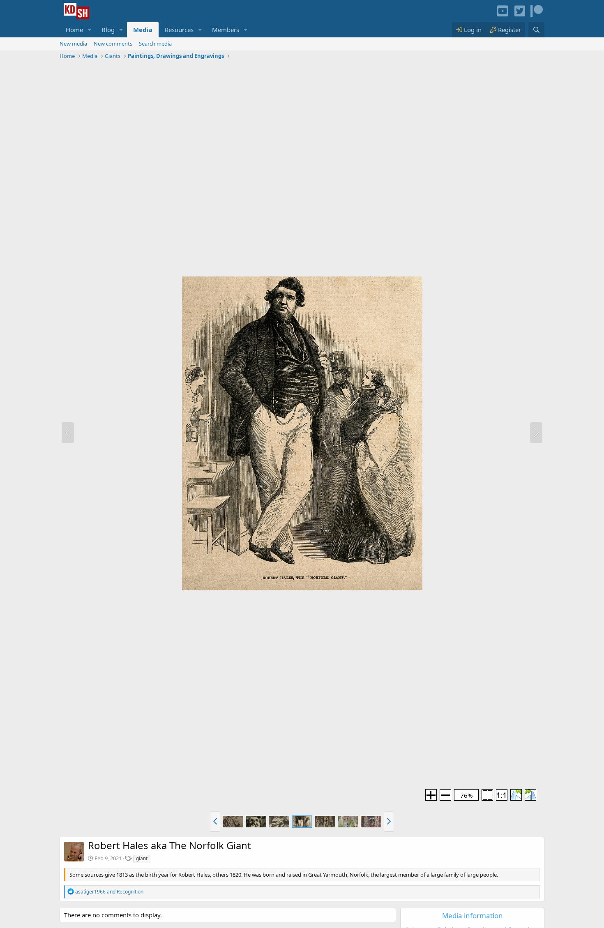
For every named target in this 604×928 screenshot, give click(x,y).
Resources (179, 29)
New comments (113, 43)
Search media (155, 43)
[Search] (536, 29)
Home (74, 29)
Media (142, 29)
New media (73, 43)
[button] (89, 29)
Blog (108, 29)
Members (225, 29)
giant (142, 858)
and (109, 891)
